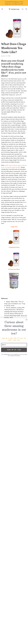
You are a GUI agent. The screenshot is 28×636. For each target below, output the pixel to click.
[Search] (22, 9)
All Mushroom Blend (14, 269)
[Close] (26, 320)
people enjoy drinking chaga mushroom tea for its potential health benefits (14, 166)
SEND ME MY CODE (14, 350)
